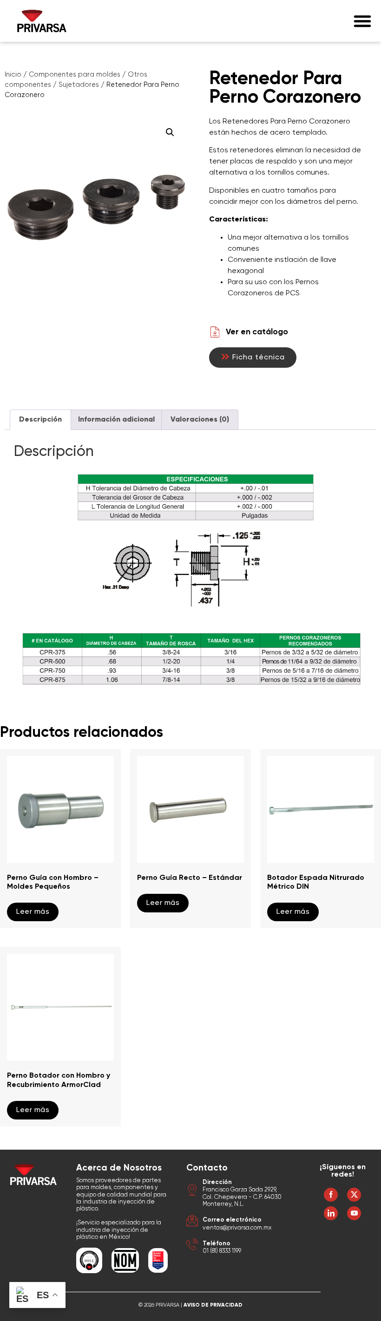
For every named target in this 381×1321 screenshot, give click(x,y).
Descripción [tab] (40, 419)
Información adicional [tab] (116, 419)
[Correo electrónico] (192, 1222)
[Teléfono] (192, 1245)
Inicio (13, 75)
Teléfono (216, 1244)
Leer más (32, 912)
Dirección (217, 1182)
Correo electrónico (232, 1220)
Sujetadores (79, 85)
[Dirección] (192, 1191)
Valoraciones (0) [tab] (200, 419)
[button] (362, 21)
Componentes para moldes (74, 75)
